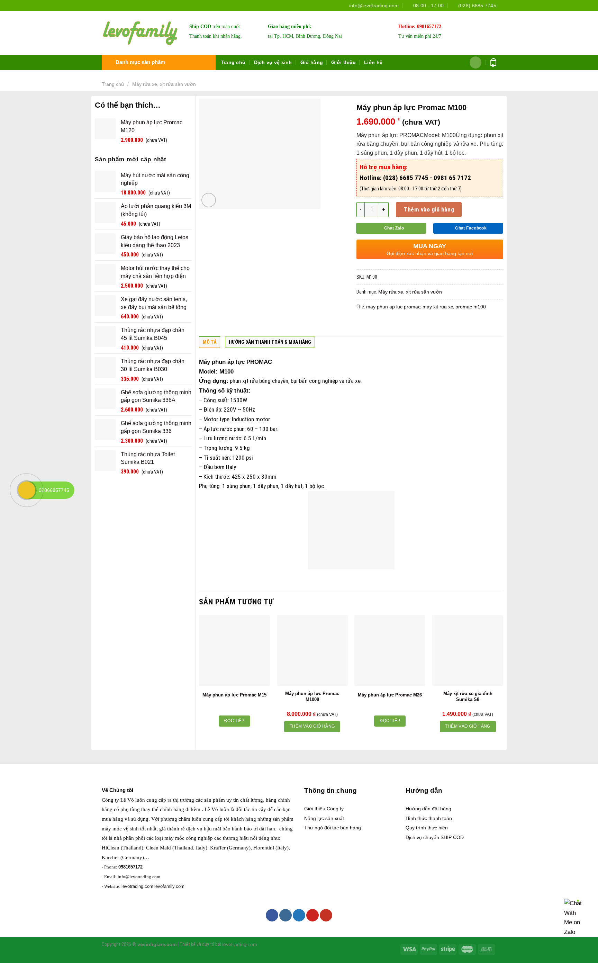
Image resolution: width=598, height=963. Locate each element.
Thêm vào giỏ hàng (429, 209)
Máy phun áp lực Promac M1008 (312, 696)
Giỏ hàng (311, 62)
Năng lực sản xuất (324, 818)
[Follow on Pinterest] (312, 915)
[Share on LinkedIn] (417, 325)
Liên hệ (373, 62)
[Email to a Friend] (390, 325)
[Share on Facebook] (363, 325)
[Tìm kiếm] (476, 62)
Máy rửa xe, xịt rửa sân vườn (164, 84)
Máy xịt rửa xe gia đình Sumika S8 (467, 696)
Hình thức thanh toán (429, 818)
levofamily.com (169, 886)
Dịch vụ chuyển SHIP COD (435, 837)
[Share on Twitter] (376, 325)
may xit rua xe (438, 306)
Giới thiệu (343, 62)
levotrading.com (137, 886)
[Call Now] (26, 490)
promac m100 (470, 306)
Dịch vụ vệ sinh (273, 62)
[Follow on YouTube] (326, 915)
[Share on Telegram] (444, 325)
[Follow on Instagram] (285, 915)
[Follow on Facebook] (272, 915)
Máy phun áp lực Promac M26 (390, 695)
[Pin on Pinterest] (403, 325)
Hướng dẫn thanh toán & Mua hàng (270, 342)
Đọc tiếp (234, 720)
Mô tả (209, 342)
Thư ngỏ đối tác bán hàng (332, 827)
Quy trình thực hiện (427, 827)
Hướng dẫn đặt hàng (428, 808)
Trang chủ (233, 62)
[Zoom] (208, 200)
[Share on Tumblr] (430, 325)
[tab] (209, 343)
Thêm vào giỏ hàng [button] (312, 726)
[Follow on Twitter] (299, 915)
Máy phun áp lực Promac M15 (234, 695)
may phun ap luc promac (393, 306)
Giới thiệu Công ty (324, 808)
